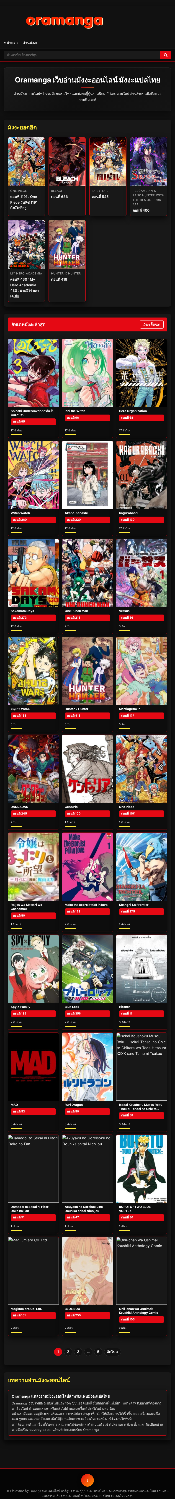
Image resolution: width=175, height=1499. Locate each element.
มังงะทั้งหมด (151, 324)
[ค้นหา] (165, 55)
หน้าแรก (11, 42)
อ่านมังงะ (30, 42)
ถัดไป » (112, 1351)
